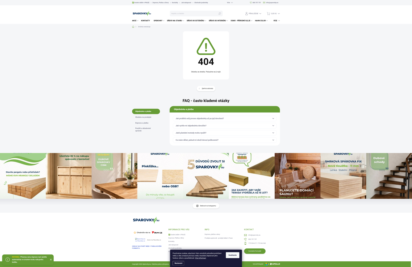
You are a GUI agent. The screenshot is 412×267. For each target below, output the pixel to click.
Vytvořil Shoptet (258, 264)
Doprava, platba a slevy (212, 234)
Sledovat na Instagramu (208, 206)
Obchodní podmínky (201, 2)
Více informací (200, 258)
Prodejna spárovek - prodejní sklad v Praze (219, 238)
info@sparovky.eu (254, 235)
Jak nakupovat (186, 2)
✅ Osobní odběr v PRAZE (140, 2)
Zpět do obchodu (207, 88)
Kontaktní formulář (254, 251)
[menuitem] (135, 20)
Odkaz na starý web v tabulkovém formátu (146, 247)
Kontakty (175, 2)
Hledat (220, 13)
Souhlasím (233, 255)
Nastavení (178, 263)
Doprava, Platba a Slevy (161, 2)
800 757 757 (252, 239)
